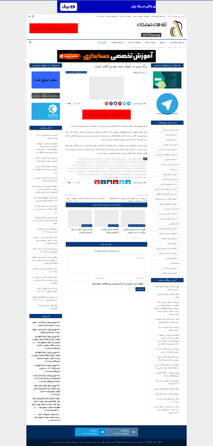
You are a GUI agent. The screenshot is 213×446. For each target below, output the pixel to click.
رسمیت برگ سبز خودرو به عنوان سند (97, 171)
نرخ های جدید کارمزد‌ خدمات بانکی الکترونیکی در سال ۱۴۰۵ (44, 250)
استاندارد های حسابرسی (167, 214)
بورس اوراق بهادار (169, 174)
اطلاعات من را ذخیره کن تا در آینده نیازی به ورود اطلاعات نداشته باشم (117, 284)
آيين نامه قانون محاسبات (167, 229)
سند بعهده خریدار (80, 171)
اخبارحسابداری (170, 135)
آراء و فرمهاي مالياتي (168, 184)
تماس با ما (100, 16)
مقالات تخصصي (170, 159)
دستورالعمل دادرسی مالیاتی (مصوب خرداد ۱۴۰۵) (47, 230)
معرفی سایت (138, 16)
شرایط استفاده (111, 16)
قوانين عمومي (171, 258)
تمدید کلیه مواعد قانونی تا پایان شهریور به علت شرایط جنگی (46, 159)
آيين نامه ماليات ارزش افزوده (136, 225)
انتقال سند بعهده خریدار (102, 162)
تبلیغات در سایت (125, 16)
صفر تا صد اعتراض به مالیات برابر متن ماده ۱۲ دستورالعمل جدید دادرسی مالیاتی (166, 410)
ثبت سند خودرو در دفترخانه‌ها (105, 165)
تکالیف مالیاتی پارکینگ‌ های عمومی (166, 389)
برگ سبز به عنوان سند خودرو (85, 162)
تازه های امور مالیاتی (170, 179)
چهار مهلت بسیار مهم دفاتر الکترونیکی (47, 306)
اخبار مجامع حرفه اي (71, 72)
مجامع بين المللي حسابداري (166, 154)
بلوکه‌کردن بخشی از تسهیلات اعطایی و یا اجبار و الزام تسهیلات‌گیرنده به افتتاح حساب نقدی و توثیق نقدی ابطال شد (46, 148)
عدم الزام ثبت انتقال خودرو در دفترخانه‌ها (89, 174)
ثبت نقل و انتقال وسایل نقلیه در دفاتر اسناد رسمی (120, 168)
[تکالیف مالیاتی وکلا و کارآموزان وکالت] (106, 218)
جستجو (147, 16)
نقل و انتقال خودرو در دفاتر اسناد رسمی (111, 177)
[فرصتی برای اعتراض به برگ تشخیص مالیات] (80, 218)
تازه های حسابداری (158, 16)
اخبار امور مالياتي (113, 225)
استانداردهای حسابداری (167, 219)
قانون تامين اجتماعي (168, 238)
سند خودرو (70, 171)
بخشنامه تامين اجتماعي (167, 233)
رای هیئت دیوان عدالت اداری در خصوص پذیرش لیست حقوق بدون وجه (45, 169)
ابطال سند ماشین (109, 158)
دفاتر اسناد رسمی (114, 171)
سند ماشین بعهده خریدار (109, 174)
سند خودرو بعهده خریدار (140, 174)
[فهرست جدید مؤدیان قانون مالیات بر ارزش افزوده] (133, 218)
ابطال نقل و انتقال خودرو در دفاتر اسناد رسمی (90, 158)
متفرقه (173, 169)
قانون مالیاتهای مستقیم (168, 204)
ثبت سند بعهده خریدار (121, 165)
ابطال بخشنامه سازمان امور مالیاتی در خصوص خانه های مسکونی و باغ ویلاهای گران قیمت (44, 260)
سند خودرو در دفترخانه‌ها (124, 174)
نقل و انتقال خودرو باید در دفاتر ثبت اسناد (135, 177)
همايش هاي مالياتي (169, 273)
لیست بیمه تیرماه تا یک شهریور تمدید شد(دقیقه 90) (46, 179)
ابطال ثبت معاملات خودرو (135, 158)
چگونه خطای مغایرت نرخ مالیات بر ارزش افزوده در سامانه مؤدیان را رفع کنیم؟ (44, 280)
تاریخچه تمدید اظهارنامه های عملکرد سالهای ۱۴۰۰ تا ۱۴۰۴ (46, 289)
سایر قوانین (173, 224)
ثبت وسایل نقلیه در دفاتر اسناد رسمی (79, 168)
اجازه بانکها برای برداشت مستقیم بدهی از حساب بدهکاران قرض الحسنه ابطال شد (45, 240)
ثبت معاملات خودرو (141, 168)
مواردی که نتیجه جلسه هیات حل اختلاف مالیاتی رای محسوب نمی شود (45, 209)
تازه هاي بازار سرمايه (170, 164)
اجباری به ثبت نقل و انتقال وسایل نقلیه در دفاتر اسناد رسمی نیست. (128, 162)
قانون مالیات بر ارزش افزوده (165, 199)
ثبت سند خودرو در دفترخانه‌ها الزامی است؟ (84, 165)
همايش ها (174, 263)
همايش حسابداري (169, 268)
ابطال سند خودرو (121, 158)
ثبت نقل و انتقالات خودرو (97, 168)
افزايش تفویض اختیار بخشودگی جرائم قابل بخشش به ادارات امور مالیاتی (45, 220)
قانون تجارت (171, 243)
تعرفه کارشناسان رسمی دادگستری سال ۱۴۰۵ (44, 270)
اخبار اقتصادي (82, 72)
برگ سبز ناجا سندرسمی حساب (138, 165)
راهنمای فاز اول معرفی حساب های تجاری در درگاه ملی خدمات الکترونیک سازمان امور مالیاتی (44, 189)
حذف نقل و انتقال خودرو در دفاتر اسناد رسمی (134, 171)
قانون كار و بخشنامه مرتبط (166, 248)
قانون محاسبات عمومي (167, 253)
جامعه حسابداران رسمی (167, 150)
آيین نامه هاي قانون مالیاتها (166, 194)
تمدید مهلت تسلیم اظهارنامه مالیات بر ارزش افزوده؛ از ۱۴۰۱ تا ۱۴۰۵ (44, 298)
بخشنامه (48, 348)
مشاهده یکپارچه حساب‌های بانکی (167, 394)
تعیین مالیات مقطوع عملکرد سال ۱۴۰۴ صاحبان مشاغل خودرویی (45, 199)
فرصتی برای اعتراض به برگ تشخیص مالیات (47, 136)
